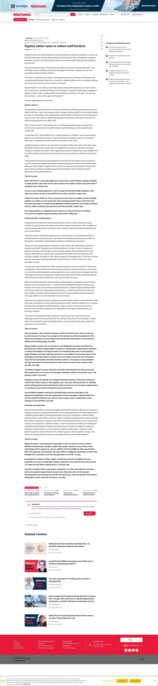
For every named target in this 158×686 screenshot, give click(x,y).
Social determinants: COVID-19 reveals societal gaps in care (69, 494)
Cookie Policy (27, 684)
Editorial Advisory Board (46, 641)
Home (142, 659)
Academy (95, 14)
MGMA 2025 (54, 19)
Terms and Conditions (45, 646)
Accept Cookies (135, 681)
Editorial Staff (18, 648)
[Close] (155, 681)
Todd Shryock (55, 549)
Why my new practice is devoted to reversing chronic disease (90, 494)
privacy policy (61, 517)
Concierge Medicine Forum (43, 19)
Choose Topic (19, 19)
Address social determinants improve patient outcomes (51, 494)
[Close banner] (155, 2)
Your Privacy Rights (69, 648)
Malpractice (62, 19)
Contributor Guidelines (46, 648)
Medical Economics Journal (34, 40)
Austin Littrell (55, 604)
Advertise (17, 644)
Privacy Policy (67, 641)
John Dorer (54, 567)
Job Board (41, 644)
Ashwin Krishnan (56, 584)
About (16, 641)
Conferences (103, 14)
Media (87, 14)
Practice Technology (31, 525)
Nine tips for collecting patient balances (32, 494)
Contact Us (17, 646)
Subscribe (88, 513)
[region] (79, 681)
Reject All (122, 681)
